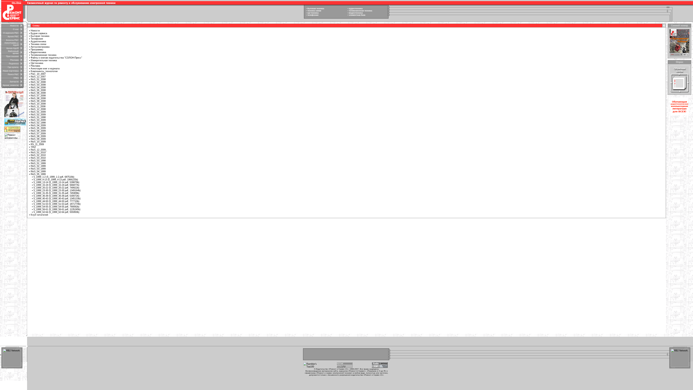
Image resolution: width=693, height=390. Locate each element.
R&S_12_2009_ (39, 149)
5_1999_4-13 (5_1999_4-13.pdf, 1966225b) (56, 179)
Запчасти (14, 82)
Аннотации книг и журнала (45, 68)
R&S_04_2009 (38, 125)
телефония (312, 15)
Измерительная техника (44, 60)
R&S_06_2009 (38, 130)
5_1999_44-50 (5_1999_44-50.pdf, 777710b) (56, 201)
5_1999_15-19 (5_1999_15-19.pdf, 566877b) (56, 185)
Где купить (13, 67)
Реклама (14, 60)
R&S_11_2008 (38, 106)
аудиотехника (356, 8)
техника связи (314, 11)
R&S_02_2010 (38, 155)
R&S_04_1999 (38, 171)
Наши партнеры (11, 71)
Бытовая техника (40, 36)
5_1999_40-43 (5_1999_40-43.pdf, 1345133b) (57, 198)
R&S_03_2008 (38, 84)
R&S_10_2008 (38, 103)
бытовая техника (315, 8)
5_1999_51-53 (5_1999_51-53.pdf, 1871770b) (57, 204)
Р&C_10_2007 (38, 74)
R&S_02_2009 (38, 114)
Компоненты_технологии (44, 71)
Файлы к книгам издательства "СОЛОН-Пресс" (56, 57)
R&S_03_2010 (38, 158)
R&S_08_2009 (38, 136)
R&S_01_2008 (38, 79)
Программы (37, 49)
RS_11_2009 (37, 144)
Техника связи (38, 44)
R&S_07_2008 (38, 95)
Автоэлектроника (40, 47)
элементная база (357, 15)
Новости (14, 26)
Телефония (37, 38)
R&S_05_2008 (38, 90)
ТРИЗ (16, 78)
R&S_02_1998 (38, 122)
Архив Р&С (13, 36)
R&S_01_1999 (38, 163)
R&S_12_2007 (38, 76)
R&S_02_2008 (38, 82)
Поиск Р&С (13, 74)
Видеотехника (38, 52)
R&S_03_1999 (38, 168)
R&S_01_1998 (38, 117)
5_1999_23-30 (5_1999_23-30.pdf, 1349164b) (57, 190)
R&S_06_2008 (38, 93)
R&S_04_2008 (38, 87)
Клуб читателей (39, 214)
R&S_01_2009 (38, 111)
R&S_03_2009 (38, 120)
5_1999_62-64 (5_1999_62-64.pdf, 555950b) (56, 212)
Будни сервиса (39, 33)
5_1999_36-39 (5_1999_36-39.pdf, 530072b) (56, 195)
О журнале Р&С (11, 33)
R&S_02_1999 (38, 166)
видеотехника (356, 13)
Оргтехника (37, 63)
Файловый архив (13, 52)
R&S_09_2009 (38, 139)
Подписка (14, 63)
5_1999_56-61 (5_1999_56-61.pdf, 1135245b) (57, 209)
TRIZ (33, 147)
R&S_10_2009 (38, 141)
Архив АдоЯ (12, 48)
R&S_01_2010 (38, 152)
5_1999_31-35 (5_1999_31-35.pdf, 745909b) (56, 193)
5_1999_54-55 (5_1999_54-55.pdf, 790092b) (56, 206)
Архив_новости (11, 85)
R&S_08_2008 (38, 98)
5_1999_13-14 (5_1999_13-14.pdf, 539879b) (56, 182)
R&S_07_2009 (38, 133)
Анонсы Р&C (12, 40)
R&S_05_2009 (38, 128)
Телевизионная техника (43, 55)
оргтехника (313, 13)
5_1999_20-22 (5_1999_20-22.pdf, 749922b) (56, 187)
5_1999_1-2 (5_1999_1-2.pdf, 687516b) (54, 177)
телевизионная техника (360, 11)
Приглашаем (12, 56)
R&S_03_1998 (38, 160)
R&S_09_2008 (38, 101)
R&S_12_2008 (38, 109)
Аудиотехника (38, 41)
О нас (16, 29)
